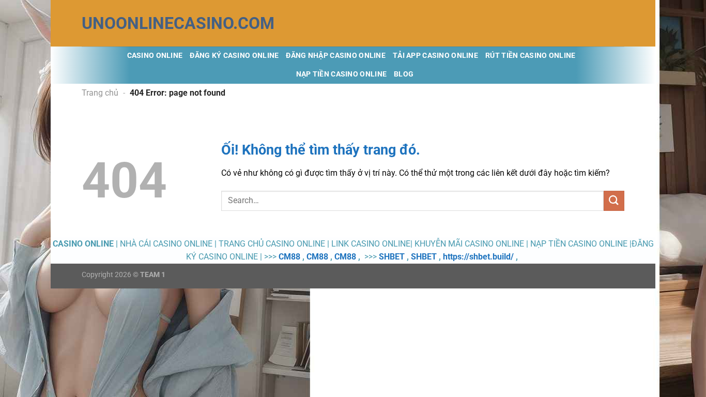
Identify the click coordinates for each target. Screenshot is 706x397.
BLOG (403, 74)
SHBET (392, 257)
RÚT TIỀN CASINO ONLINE (530, 55)
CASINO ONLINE (155, 55)
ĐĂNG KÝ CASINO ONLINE (234, 55)
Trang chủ (100, 93)
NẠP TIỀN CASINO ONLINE (341, 74)
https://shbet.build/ (478, 257)
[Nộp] (614, 201)
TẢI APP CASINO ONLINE (435, 55)
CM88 (289, 257)
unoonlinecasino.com (133, 23)
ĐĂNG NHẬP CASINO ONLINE (336, 55)
